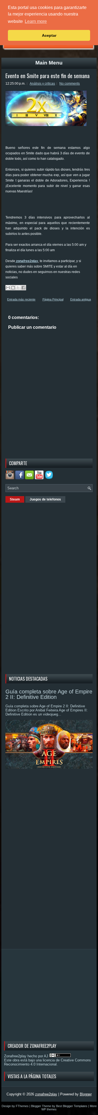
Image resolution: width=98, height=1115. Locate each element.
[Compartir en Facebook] (23, 287)
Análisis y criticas (42, 83)
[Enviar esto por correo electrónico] (8, 287)
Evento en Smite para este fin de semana (47, 75)
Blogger (86, 1094)
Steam (15, 499)
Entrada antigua (80, 299)
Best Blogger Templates (71, 1106)
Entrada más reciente (21, 299)
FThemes (22, 1106)
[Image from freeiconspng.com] (49, 478)
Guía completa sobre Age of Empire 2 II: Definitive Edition (48, 694)
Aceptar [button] (49, 35)
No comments (69, 83)
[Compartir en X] (18, 287)
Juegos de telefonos (45, 499)
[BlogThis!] (13, 287)
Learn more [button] (36, 21)
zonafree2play (26, 261)
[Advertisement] (51, 206)
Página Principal (52, 299)
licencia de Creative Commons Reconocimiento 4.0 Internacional (47, 1062)
